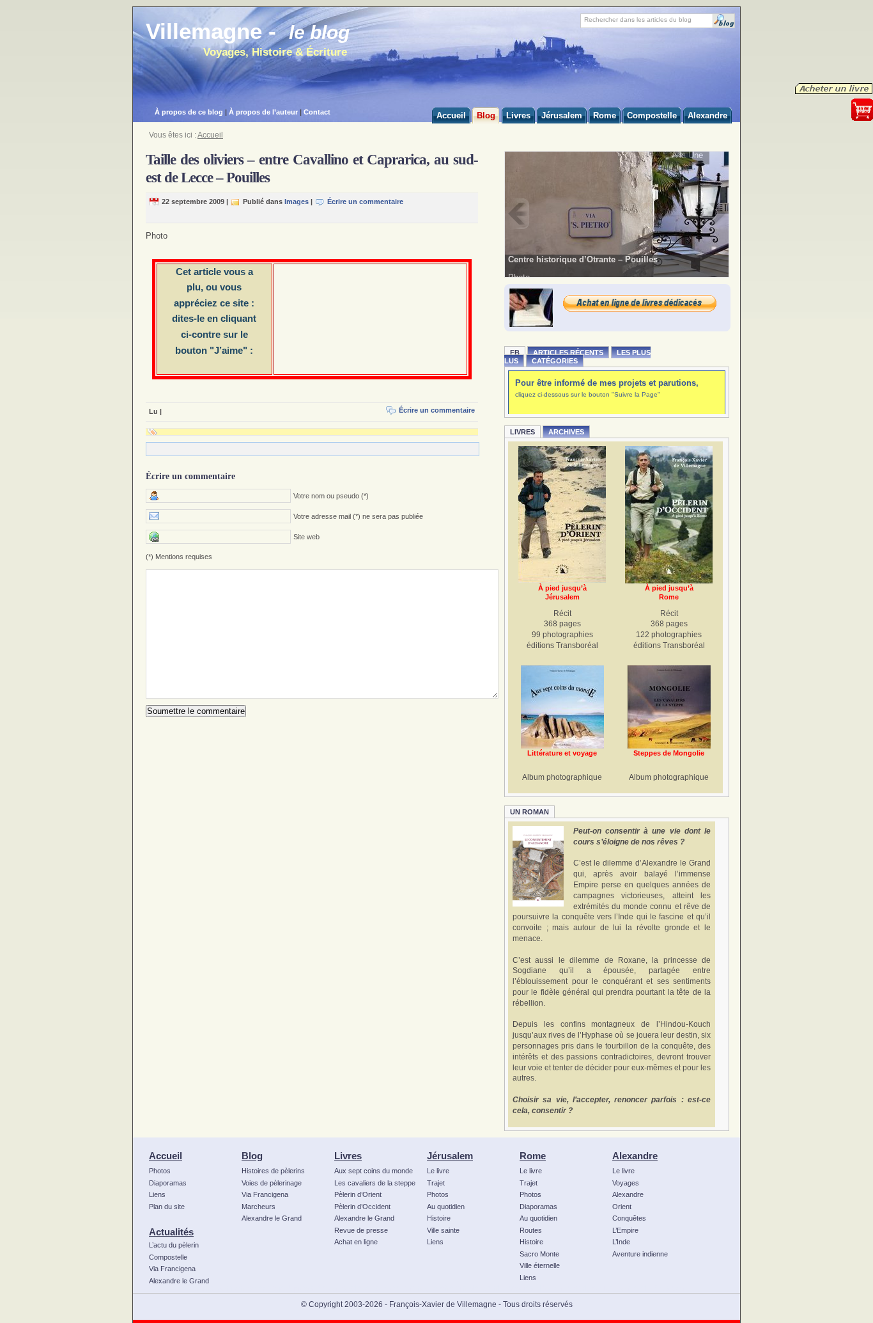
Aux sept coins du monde (373, 1171)
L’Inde (621, 1242)
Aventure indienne (640, 1254)
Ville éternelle (540, 1265)
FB (515, 352)
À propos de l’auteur (263, 112)
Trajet (436, 1183)
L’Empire (625, 1230)
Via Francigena (172, 1268)
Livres (522, 432)
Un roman (529, 812)
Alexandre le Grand (179, 1281)
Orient (621, 1206)
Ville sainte (443, 1230)
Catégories (555, 361)
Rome (533, 1155)
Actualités (171, 1231)
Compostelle (168, 1257)
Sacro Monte (539, 1254)
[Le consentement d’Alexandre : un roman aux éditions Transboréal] (538, 866)
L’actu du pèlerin (174, 1245)
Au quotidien (446, 1206)
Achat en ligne (356, 1242)
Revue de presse (361, 1230)
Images (296, 201)
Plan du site (167, 1206)
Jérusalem (450, 1155)
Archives (566, 432)
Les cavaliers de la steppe (374, 1183)
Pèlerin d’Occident (362, 1206)
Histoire (439, 1218)
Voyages (625, 1183)
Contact (317, 112)
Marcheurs (258, 1206)
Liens (157, 1194)
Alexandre (635, 1155)
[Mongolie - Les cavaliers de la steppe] (669, 707)
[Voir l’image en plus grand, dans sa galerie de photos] (617, 214)
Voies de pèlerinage (272, 1183)
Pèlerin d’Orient (358, 1194)
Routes (531, 1230)
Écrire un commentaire (365, 201)
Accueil (210, 135)
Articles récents (568, 352)
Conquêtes (629, 1218)
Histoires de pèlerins (273, 1171)
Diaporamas (168, 1183)
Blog (252, 1155)
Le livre (438, 1171)
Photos (160, 1171)
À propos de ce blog (189, 112)
